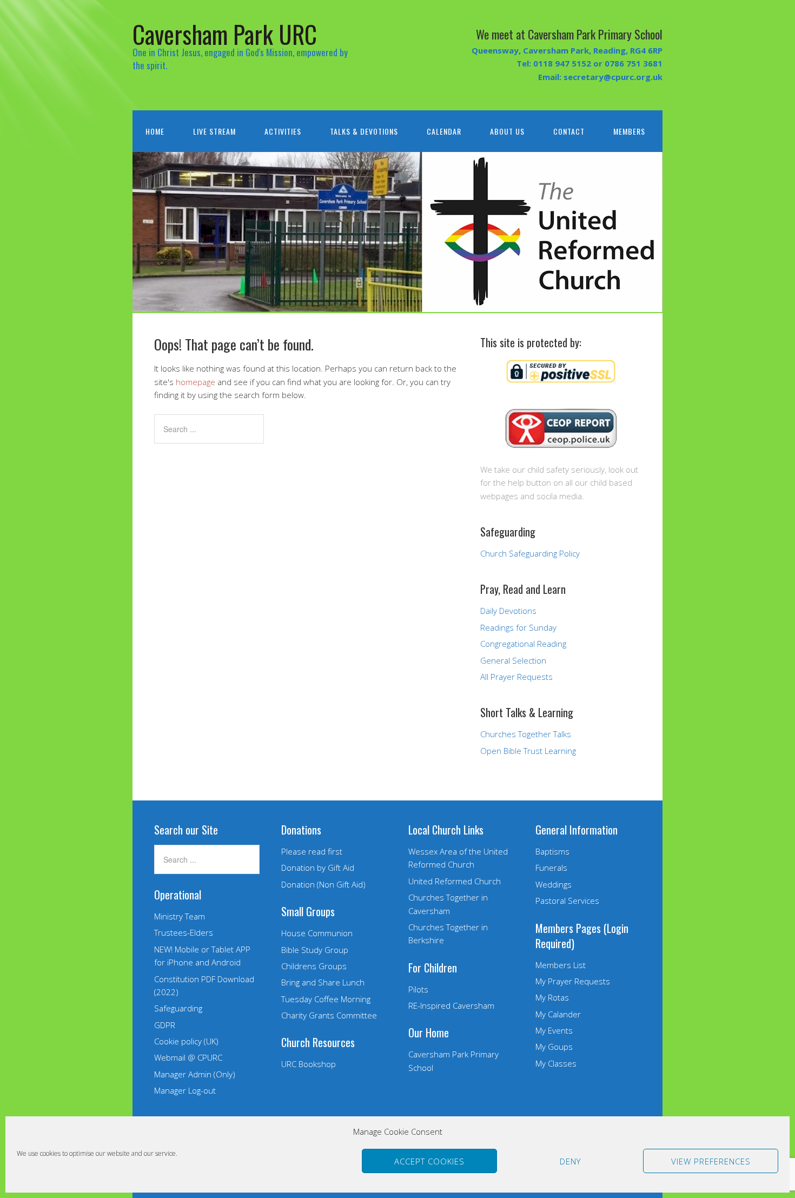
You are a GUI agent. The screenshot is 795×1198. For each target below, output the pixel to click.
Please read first (311, 851)
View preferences (711, 1161)
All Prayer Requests (516, 676)
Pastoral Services (567, 900)
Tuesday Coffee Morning (325, 999)
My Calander (558, 1014)
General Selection (513, 660)
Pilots (418, 989)
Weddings (553, 884)
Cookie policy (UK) (186, 1041)
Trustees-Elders (183, 932)
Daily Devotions (508, 610)
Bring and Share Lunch (323, 982)
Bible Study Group (314, 949)
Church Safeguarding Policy (530, 553)
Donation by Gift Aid (317, 867)
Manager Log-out (185, 1090)
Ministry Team (179, 916)
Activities (282, 131)
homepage (195, 381)
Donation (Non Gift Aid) (323, 884)
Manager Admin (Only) (194, 1074)
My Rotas (552, 997)
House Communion (317, 933)
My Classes (556, 1063)
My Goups (554, 1046)
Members (629, 131)
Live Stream (214, 131)
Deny (570, 1161)
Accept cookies (429, 1161)
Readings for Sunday (518, 627)
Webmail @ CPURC (188, 1057)
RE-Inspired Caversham (451, 1005)
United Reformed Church (454, 881)
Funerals (551, 867)
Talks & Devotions (364, 131)
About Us (507, 131)
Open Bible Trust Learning (528, 750)
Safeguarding (178, 1008)
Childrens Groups (314, 966)
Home (154, 131)
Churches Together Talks (525, 734)
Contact (569, 131)
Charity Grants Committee (329, 1015)
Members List (560, 964)
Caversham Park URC (224, 34)
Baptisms (552, 851)
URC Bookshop (308, 1063)
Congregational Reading (523, 643)
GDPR (164, 1025)
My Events (554, 1030)
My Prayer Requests (572, 981)
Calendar (444, 131)
